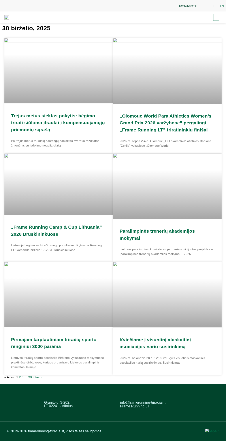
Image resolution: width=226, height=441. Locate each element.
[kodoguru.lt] (212, 431)
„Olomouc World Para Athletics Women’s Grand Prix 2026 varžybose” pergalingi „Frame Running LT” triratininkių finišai (165, 122)
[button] (203, 5)
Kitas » (37, 377)
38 (30, 377)
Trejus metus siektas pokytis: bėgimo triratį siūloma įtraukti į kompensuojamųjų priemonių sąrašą (58, 122)
